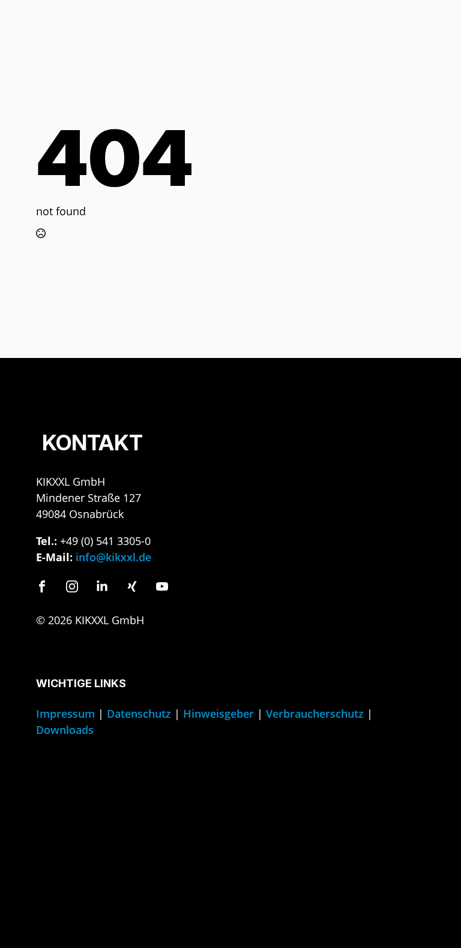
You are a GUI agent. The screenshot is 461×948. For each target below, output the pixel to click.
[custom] (42, 586)
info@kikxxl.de (113, 557)
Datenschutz (139, 713)
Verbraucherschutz (315, 713)
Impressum (65, 713)
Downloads (65, 730)
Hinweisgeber (218, 713)
